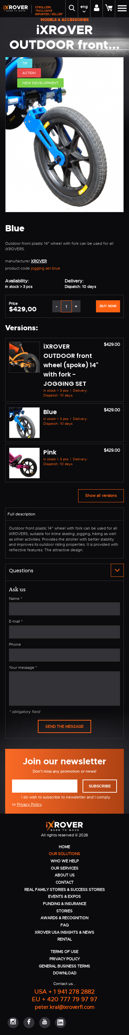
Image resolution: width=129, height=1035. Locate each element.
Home (64, 846)
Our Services (64, 868)
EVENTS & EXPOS (64, 896)
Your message (23, 667)
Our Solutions (64, 853)
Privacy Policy (29, 804)
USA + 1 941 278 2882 (64, 991)
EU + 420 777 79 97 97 (64, 999)
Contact (65, 882)
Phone (15, 644)
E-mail (16, 621)
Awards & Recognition (64, 917)
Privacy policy (65, 958)
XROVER (39, 261)
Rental (64, 939)
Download (64, 973)
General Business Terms (64, 966)
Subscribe (100, 786)
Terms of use (64, 951)
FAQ (65, 925)
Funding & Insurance (64, 903)
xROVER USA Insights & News (64, 932)
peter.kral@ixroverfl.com (64, 1007)
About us (65, 875)
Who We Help (65, 860)
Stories (64, 910)
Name (15, 598)
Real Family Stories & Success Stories (64, 889)
